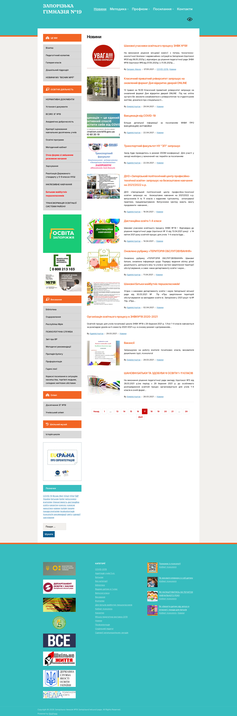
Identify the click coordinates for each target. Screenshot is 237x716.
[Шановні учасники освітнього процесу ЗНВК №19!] (103, 55)
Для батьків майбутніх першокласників (113, 605)
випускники (70, 499)
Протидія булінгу (54, 354)
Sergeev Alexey (134, 69)
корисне (71, 505)
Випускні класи (102, 593)
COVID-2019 (162, 69)
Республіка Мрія (54, 324)
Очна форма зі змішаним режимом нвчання (59, 157)
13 (117, 411)
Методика (118, 9)
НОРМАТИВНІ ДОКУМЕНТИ (60, 99)
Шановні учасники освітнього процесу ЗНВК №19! (155, 45)
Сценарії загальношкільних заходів (111, 632)
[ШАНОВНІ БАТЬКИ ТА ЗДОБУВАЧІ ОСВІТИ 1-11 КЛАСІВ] (103, 383)
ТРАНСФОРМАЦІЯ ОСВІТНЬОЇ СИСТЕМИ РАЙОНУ (61, 205)
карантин (53, 505)
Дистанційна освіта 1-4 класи (142, 221)
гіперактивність (60, 502)
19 (158, 411)
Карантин (99, 613)
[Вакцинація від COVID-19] (103, 125)
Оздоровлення (53, 317)
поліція (64, 508)
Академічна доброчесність (60, 121)
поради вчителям (51, 511)
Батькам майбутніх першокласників (56, 194)
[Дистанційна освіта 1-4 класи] (103, 231)
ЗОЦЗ (66, 496)
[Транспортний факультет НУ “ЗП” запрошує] (103, 155)
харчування (48, 517)
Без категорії (101, 581)
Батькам (99, 577)
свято (69, 514)
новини (56, 508)
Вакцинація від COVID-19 (140, 115)
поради (70, 508)
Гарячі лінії (51, 369)
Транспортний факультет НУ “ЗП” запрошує (152, 146)
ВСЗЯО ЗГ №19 (53, 114)
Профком (140, 9)
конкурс (63, 505)
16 (138, 411)
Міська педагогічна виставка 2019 (111, 617)
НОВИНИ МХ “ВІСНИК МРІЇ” (60, 77)
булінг (62, 499)
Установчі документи (57, 106)
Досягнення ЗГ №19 (56, 405)
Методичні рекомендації (58, 346)
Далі (140, 417)
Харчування (52, 166)
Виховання (100, 597)
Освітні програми (55, 139)
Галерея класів (53, 62)
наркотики (48, 508)
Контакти (185, 9)
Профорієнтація (54, 361)
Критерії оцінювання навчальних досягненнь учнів (61, 131)
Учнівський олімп (55, 412)
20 (165, 411)
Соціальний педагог (104, 628)
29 (186, 411)
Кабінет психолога (103, 609)
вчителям (47, 502)
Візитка (49, 48)
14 (124, 411)
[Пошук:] (62, 526)
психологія (48, 514)
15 (131, 411)
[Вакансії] (103, 352)
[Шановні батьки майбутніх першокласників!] (103, 293)
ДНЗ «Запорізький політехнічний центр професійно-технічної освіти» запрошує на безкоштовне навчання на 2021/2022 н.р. (158, 180)
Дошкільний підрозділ (57, 70)
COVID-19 (47, 496)
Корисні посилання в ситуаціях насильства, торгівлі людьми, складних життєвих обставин (61, 380)
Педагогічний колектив (58, 55)
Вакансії (129, 343)
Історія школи (53, 434)
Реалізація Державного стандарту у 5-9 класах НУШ (60, 175)
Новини (100, 9)
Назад (96, 411)
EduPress (53, 713)
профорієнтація (67, 511)
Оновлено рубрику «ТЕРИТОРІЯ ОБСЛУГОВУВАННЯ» (158, 251)
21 (172, 411)
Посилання (162, 9)
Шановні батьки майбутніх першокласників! (152, 284)
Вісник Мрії (58, 496)
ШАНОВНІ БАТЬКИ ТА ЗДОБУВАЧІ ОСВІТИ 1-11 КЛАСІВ (158, 373)
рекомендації (60, 514)
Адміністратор (134, 106)
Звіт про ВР (51, 339)
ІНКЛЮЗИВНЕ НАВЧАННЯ (59, 184)
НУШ (72, 496)
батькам (55, 499)
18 (151, 411)
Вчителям (99, 601)
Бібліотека (51, 309)
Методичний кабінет (56, 147)
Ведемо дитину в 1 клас (106, 589)
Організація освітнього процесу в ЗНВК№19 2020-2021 (122, 316)
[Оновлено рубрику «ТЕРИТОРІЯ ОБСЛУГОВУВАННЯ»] (103, 261)
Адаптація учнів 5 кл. (105, 573)
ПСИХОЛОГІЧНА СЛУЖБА (59, 331)
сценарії (76, 514)
